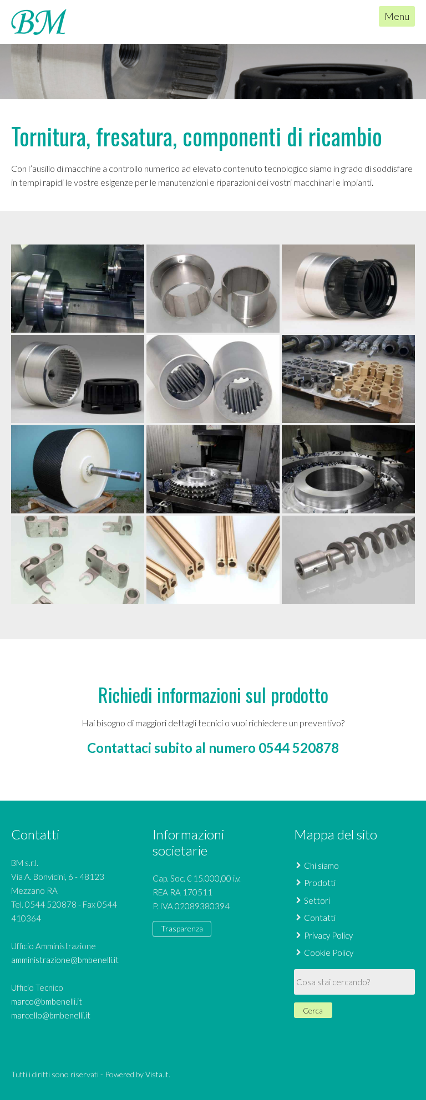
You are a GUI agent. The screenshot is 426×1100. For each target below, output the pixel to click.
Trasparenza (182, 928)
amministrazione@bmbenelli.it (65, 960)
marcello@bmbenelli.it (50, 1015)
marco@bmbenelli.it (46, 1001)
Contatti (320, 918)
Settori (317, 900)
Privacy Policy (328, 935)
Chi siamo (321, 865)
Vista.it (157, 1074)
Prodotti (320, 883)
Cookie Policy (328, 953)
